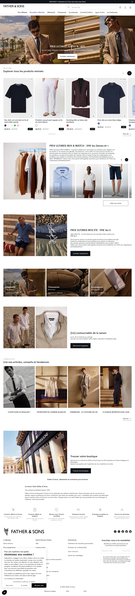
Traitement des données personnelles (80, 543)
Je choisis (24, 585)
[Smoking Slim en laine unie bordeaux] (81, 100)
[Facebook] (115, 531)
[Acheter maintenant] (67, 40)
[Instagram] (119, 531)
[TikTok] (123, 531)
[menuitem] (22, 13)
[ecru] (12, 125)
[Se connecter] (125, 7)
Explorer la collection (12, 293)
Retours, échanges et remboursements (48, 559)
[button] (4, 592)
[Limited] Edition (86, 12)
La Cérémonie (112, 12)
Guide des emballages (75, 555)
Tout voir (126, 134)
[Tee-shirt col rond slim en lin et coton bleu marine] (18, 100)
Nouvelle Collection (37, 12)
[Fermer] (132, 2)
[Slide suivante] (129, 73)
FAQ (37, 543)
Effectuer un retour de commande (47, 571)
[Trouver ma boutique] (35, 452)
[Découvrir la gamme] (19, 327)
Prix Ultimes (22, 12)
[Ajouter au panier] (31, 115)
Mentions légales (50, 591)
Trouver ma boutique (80, 471)
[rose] (18, 125)
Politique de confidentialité (77, 547)
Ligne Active (100, 12)
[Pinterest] (126, 531)
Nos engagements (9, 547)
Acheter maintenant (67, 56)
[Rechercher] (69, 7)
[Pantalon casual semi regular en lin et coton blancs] (49, 100)
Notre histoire (8, 543)
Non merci (9, 585)
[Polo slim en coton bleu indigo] (112, 99)
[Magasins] (120, 7)
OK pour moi (39, 585)
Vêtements (51, 12)
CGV (67, 591)
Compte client (40, 547)
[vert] (15, 125)
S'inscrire (126, 551)
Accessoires (73, 12)
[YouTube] (130, 531)
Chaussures (62, 12)
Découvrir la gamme (80, 346)
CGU (85, 591)
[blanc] (8, 125)
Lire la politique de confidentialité (13, 578)
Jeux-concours (73, 551)
